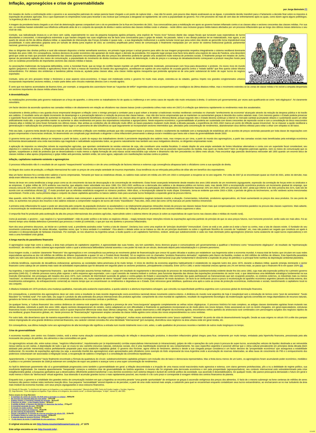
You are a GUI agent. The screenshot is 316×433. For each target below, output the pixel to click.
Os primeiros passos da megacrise (24, 410)
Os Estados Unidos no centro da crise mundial (29, 415)
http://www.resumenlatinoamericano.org (58, 424)
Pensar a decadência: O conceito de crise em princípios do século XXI (38, 413)
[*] (306, 9)
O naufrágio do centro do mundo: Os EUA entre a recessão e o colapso (38, 397)
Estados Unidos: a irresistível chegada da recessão (30, 400)
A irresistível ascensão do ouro (23, 406)
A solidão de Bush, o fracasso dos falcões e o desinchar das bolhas (37, 404)
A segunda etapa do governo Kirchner (25, 417)
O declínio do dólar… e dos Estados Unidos (28, 402)
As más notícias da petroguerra (23, 412)
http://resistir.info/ (47, 429)
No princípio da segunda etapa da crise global (28, 399)
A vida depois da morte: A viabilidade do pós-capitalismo (34, 419)
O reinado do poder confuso (22, 408)
